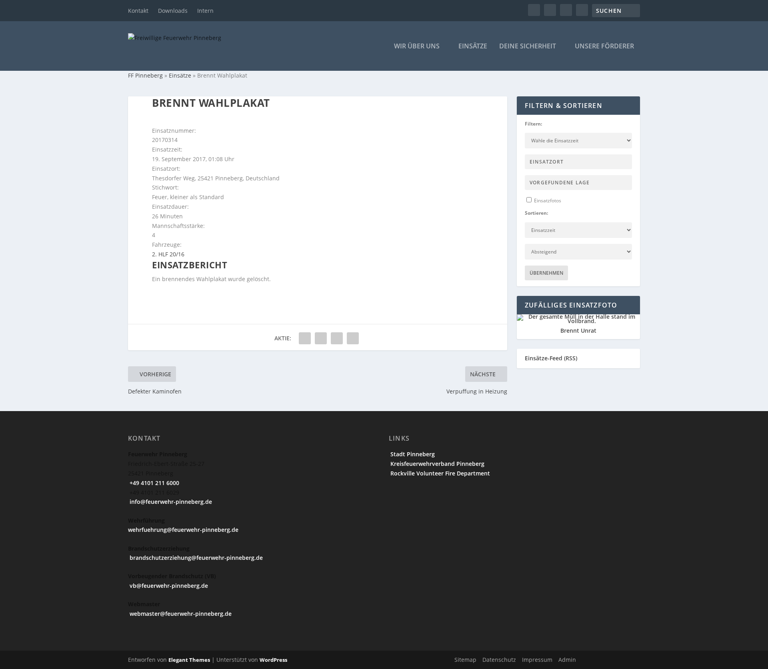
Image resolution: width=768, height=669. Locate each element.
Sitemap (465, 659)
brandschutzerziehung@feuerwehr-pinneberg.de (195, 557)
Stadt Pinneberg (412, 454)
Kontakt (138, 10)
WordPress (273, 659)
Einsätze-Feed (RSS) (551, 358)
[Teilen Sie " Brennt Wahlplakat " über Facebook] (305, 338)
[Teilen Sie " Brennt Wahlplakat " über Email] (337, 338)
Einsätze (472, 46)
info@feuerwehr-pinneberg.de (170, 501)
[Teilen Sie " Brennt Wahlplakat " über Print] (353, 338)
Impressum (537, 659)
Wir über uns (417, 46)
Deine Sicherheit (527, 46)
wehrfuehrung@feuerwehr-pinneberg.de (183, 529)
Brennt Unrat (578, 330)
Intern (205, 10)
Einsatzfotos (547, 200)
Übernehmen (546, 273)
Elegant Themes (189, 659)
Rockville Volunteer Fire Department (439, 473)
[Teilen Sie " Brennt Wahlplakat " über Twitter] (321, 338)
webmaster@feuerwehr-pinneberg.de (180, 613)
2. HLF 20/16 (168, 254)
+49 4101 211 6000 (153, 483)
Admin (567, 659)
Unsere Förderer (604, 46)
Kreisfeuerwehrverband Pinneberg (436, 463)
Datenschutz (499, 659)
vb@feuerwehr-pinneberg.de (168, 585)
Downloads (173, 10)
